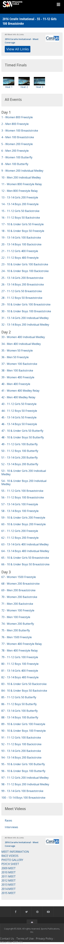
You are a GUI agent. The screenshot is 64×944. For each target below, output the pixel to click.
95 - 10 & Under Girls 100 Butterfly (23, 764)
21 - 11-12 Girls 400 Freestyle (19, 251)
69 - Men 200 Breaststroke (18, 590)
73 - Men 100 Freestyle (15, 617)
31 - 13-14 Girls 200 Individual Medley (25, 318)
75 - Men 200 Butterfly (15, 630)
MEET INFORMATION (15, 852)
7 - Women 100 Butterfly (16, 157)
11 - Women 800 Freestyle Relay (21, 184)
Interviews (11, 827)
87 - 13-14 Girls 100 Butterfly (19, 711)
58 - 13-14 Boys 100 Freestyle (20, 511)
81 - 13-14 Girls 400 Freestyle (19, 671)
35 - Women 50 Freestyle (17, 350)
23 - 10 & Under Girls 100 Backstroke (24, 264)
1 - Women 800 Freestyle (17, 117)
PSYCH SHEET (10, 864)
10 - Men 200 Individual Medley (21, 177)
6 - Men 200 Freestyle (15, 151)
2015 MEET (8, 893)
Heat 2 (24, 87)
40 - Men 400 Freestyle (15, 384)
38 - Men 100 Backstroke (17, 370)
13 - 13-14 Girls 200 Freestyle (19, 197)
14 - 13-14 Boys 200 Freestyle (20, 204)
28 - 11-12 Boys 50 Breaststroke (21, 298)
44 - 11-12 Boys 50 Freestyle (19, 411)
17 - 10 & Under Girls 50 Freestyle (22, 224)
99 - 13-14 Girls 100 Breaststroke (22, 791)
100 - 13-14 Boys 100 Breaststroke (23, 797)
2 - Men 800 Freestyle (15, 124)
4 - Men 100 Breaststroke (17, 137)
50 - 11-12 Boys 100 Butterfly (19, 451)
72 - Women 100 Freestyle (17, 610)
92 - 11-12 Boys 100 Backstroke (21, 744)
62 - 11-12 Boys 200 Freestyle (20, 538)
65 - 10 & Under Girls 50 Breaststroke (25, 558)
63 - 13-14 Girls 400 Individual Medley (25, 544)
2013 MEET (8, 884)
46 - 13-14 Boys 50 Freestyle (19, 424)
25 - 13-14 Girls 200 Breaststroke (22, 278)
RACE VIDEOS (9, 856)
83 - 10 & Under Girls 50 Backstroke (24, 684)
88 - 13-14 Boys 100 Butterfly (19, 717)
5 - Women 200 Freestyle (17, 144)
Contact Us (7, 938)
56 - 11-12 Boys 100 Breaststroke (22, 497)
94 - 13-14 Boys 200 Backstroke (21, 757)
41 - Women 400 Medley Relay (20, 390)
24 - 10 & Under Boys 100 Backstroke (25, 271)
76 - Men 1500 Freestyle (16, 637)
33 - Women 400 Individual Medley (23, 337)
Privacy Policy (44, 938)
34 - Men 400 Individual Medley (21, 344)
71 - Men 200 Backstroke (17, 604)
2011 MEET (8, 876)
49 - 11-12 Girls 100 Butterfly (19, 444)
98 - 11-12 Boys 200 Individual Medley (25, 784)
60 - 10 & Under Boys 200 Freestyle (23, 524)
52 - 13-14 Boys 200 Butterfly (19, 464)
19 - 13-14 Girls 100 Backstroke (21, 237)
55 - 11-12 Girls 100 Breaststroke (22, 491)
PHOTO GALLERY (12, 860)
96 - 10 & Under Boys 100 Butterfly (23, 771)
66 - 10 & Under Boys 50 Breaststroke (25, 564)
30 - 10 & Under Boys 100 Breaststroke (26, 311)
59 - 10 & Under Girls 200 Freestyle (23, 517)
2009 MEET (8, 868)
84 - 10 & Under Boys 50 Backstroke (24, 690)
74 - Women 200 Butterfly (17, 624)
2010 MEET (8, 872)
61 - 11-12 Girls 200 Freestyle (19, 531)
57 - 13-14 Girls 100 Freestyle (19, 504)
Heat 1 (8, 87)
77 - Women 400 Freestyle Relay (21, 644)
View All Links (17, 49)
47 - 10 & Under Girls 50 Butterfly (22, 431)
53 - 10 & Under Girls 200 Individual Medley (23, 472)
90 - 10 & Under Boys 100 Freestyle (23, 731)
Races (8, 820)
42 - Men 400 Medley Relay (18, 397)
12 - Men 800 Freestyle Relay (19, 191)
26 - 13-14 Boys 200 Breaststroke (22, 284)
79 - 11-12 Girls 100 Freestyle (19, 657)
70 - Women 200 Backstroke (19, 597)
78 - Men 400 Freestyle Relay (19, 650)
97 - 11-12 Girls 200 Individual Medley (25, 777)
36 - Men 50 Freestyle (15, 357)
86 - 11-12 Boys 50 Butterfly (19, 704)
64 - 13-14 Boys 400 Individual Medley (25, 551)
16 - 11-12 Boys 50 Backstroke (20, 217)
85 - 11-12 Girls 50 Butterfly (18, 697)
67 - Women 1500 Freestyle (18, 577)
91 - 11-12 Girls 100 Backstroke (21, 737)
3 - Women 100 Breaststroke (19, 130)
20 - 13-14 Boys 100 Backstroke (21, 244)
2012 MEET (8, 880)
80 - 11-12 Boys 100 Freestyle (20, 664)
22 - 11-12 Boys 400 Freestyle (20, 258)
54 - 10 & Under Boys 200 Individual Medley (23, 482)
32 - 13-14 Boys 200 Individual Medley (25, 324)
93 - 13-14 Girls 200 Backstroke (21, 751)
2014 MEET (8, 889)
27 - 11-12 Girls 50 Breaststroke (21, 291)
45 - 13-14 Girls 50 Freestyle (19, 417)
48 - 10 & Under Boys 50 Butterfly (22, 437)
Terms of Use (25, 938)
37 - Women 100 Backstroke (19, 364)
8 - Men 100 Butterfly (14, 164)
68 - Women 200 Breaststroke (20, 583)
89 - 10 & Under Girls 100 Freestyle (23, 724)
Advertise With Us (11, 942)
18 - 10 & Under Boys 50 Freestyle (22, 231)
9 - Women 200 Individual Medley (22, 171)
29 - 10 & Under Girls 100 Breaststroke (26, 304)
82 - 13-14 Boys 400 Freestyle (20, 677)
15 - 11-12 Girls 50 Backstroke (20, 211)
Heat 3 (39, 87)
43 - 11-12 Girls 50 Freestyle (19, 404)
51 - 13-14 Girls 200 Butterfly (19, 457)
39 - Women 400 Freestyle (17, 377)
